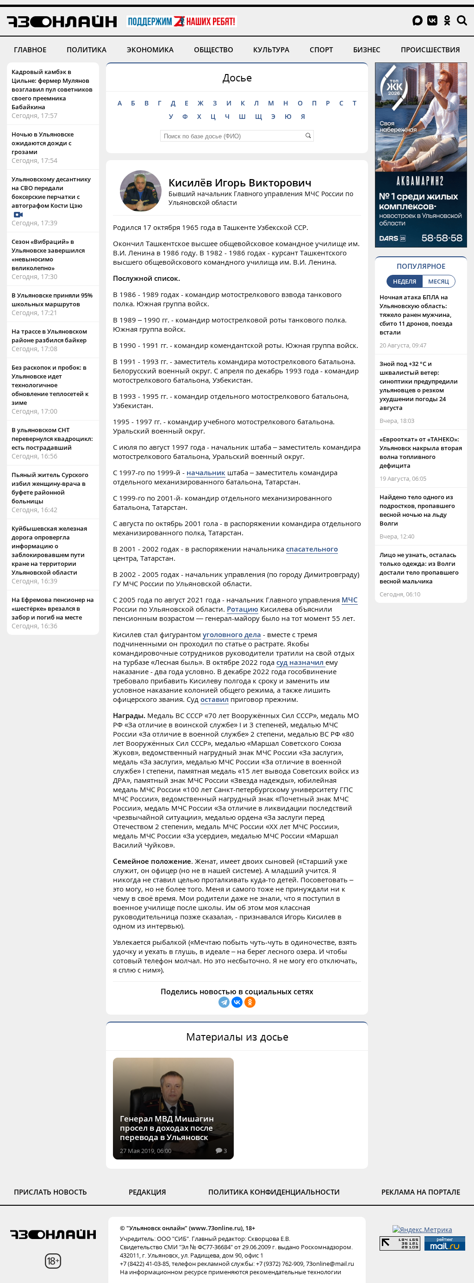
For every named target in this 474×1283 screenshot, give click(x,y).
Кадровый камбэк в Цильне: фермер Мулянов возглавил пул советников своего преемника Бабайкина (52, 89)
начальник (206, 472)
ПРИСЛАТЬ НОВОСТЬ (50, 1191)
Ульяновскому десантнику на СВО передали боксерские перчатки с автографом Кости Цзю (51, 192)
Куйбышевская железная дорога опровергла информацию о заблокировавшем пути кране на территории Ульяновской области (49, 550)
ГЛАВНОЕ (30, 49)
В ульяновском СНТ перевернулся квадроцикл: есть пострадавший (52, 439)
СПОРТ (321, 49)
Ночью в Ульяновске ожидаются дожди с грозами (43, 143)
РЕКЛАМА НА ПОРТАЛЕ (420, 1191)
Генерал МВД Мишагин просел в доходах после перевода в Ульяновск (167, 1127)
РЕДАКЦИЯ (147, 1191)
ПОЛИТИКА (86, 49)
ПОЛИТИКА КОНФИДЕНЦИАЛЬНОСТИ (274, 1191)
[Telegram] (224, 1002)
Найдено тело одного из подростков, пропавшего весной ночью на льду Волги (417, 510)
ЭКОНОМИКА (150, 49)
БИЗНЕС (366, 49)
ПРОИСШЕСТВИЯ (430, 49)
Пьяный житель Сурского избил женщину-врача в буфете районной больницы (50, 488)
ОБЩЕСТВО (213, 49)
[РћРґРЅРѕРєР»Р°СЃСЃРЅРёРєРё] (250, 1002)
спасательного (312, 548)
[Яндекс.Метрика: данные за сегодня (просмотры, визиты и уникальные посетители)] (422, 1229)
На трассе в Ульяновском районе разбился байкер (49, 335)
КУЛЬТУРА (271, 49)
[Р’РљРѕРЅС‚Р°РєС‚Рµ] (237, 1002)
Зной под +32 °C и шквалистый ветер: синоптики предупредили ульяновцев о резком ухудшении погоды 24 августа (419, 385)
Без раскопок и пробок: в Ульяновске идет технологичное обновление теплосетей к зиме (50, 385)
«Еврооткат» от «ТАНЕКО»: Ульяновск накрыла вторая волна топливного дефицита (421, 452)
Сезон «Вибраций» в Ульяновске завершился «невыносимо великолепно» (48, 254)
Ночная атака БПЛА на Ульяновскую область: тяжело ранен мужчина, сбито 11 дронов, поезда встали (416, 314)
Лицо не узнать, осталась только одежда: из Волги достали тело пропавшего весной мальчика (419, 568)
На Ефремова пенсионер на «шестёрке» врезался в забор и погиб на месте (53, 608)
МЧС (350, 599)
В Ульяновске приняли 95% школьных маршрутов (52, 299)
